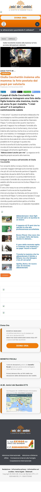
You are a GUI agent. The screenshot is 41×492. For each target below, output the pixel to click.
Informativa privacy (19, 469)
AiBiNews (11, 39)
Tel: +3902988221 (20, 393)
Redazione (6, 469)
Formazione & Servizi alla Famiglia (23, 458)
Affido (6, 458)
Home (4, 39)
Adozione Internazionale (11, 455)
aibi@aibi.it (29, 393)
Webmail (28, 472)
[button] (3, 24)
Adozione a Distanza (29, 455)
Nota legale (19, 472)
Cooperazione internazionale (20, 461)
